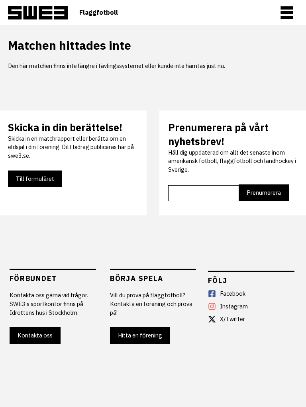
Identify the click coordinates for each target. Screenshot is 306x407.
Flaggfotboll (98, 12)
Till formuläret (35, 178)
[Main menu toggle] (287, 13)
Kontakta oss (35, 335)
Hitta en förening (140, 335)
